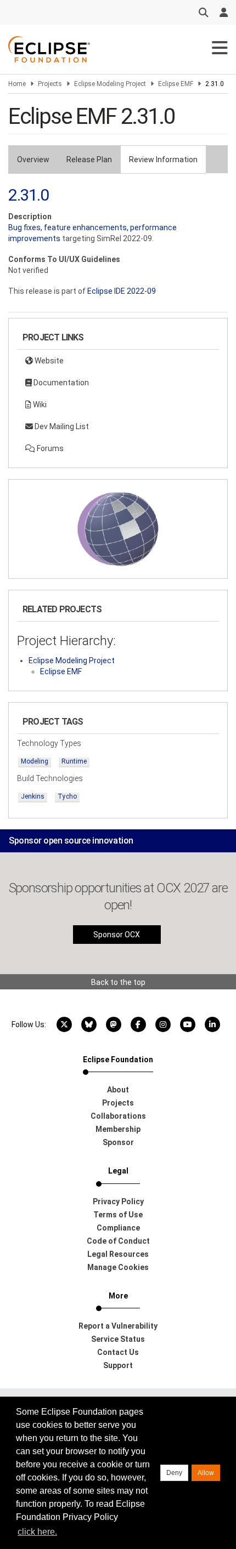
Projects (50, 84)
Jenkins (32, 796)
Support (118, 1365)
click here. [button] (37, 1531)
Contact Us (118, 1352)
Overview (33, 159)
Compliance (118, 1227)
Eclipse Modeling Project (110, 84)
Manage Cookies (118, 1267)
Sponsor (118, 1142)
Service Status (118, 1339)
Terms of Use (118, 1214)
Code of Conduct (118, 1241)
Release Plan (89, 159)
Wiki (39, 404)
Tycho (67, 796)
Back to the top (118, 982)
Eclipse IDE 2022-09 (121, 291)
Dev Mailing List (61, 426)
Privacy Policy (118, 1201)
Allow (206, 1473)
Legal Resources (118, 1254)
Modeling (34, 761)
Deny (174, 1473)
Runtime (74, 761)
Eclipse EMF (175, 84)
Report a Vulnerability (118, 1326)
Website (48, 360)
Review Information (163, 159)
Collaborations (118, 1116)
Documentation (60, 382)
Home (17, 84)
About (118, 1089)
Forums (49, 448)
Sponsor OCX (116, 934)
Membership (118, 1129)
